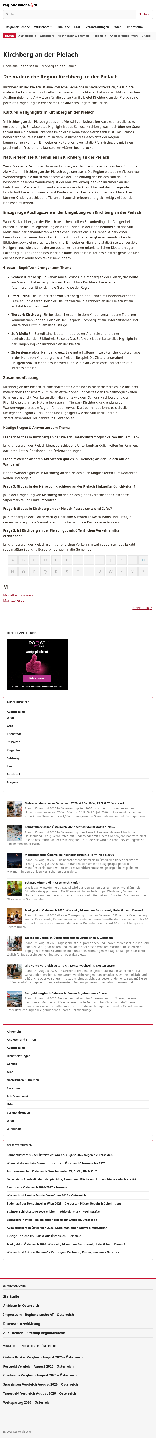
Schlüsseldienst (17, 1096)
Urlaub (61, 27)
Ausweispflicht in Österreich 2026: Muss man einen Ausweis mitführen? (57, 1228)
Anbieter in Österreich (21, 1305)
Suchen (144, 14)
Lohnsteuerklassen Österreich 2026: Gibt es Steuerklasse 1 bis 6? (70, 827)
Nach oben (142, 607)
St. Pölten (13, 742)
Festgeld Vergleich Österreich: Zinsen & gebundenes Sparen (66, 993)
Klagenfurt (14, 750)
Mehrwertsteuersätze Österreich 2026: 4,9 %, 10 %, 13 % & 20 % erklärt (74, 803)
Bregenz (12, 782)
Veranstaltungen (97, 27)
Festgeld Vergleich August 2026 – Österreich (38, 1366)
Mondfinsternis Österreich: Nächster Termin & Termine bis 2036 (69, 855)
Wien (117, 27)
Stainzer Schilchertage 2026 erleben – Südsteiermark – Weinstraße (53, 1211)
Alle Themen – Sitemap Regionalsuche (34, 1333)
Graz (77, 27)
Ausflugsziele (27, 36)
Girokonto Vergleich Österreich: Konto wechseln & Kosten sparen (70, 965)
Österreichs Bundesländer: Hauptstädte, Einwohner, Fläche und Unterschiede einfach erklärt (71, 1179)
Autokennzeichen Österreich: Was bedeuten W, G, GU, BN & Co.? (52, 1171)
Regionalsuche (16, 27)
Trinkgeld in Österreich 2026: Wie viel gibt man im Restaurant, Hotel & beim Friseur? (84, 910)
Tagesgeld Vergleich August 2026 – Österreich (39, 1393)
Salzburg (13, 758)
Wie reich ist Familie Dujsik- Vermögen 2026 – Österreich (46, 1195)
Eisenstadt (14, 734)
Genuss (12, 1064)
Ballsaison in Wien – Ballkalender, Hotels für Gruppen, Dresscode (52, 1220)
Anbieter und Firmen (124, 36)
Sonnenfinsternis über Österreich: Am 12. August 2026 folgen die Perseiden (60, 1155)
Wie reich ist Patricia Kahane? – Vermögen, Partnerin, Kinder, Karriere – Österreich (64, 1252)
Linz (9, 766)
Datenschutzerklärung (21, 1323)
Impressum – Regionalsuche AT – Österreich (38, 1314)
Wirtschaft (41, 27)
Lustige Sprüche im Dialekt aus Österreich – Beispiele (44, 1236)
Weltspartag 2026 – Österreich (27, 1402)
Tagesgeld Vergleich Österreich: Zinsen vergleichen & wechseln (69, 938)
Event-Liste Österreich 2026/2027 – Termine (37, 1187)
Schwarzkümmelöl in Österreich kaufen (52, 882)
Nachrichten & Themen (73, 36)
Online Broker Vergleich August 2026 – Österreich (43, 1357)
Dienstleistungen (18, 1056)
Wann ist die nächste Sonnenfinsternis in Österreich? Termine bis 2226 (56, 1163)
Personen (13, 1088)
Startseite (11, 1296)
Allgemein (99, 36)
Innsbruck (14, 774)
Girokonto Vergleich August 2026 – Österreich (40, 1375)
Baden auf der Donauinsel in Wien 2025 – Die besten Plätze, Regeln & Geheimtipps (64, 1203)
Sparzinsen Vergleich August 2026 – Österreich (40, 1384)
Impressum (135, 27)
